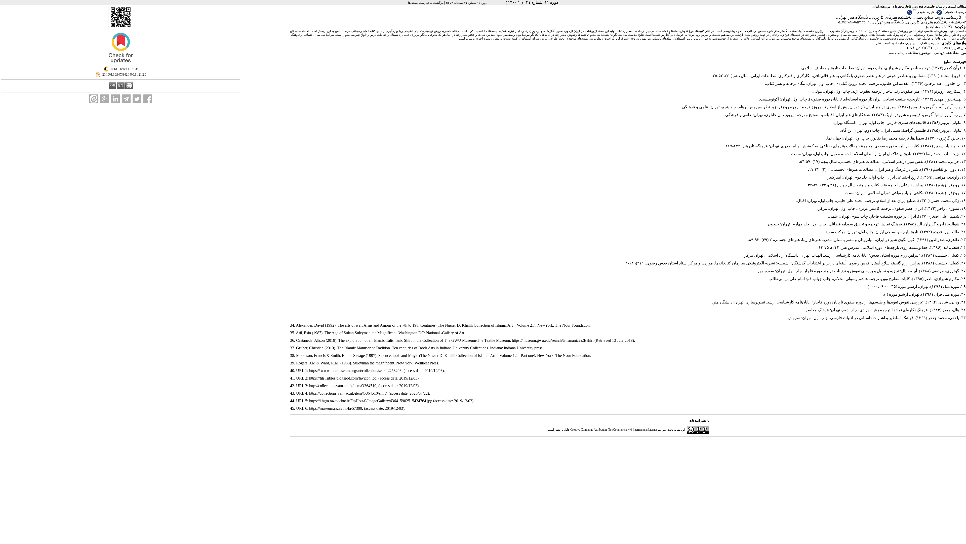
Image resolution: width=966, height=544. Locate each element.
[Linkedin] (115, 98)
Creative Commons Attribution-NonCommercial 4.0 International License (613, 429)
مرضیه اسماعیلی (955, 12)
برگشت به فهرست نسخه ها (425, 3)
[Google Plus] (104, 98)
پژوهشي (939, 53)
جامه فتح (898, 43)
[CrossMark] (120, 65)
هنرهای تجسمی (897, 53)
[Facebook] (147, 98)
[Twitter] (137, 98)
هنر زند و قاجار (930, 43)
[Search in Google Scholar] (939, 14)
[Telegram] (126, 98)
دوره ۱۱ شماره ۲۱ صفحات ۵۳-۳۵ (466, 3)
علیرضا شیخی (926, 12)
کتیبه (887, 43)
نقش (879, 43)
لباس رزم (912, 43)
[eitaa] (93, 98)
